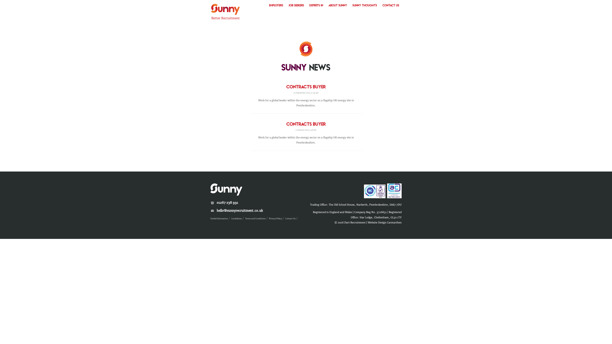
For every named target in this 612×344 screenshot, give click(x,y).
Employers (276, 5)
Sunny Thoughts (365, 5)
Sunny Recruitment (225, 10)
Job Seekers (296, 5)
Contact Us (390, 5)
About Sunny (338, 5)
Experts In (316, 5)
